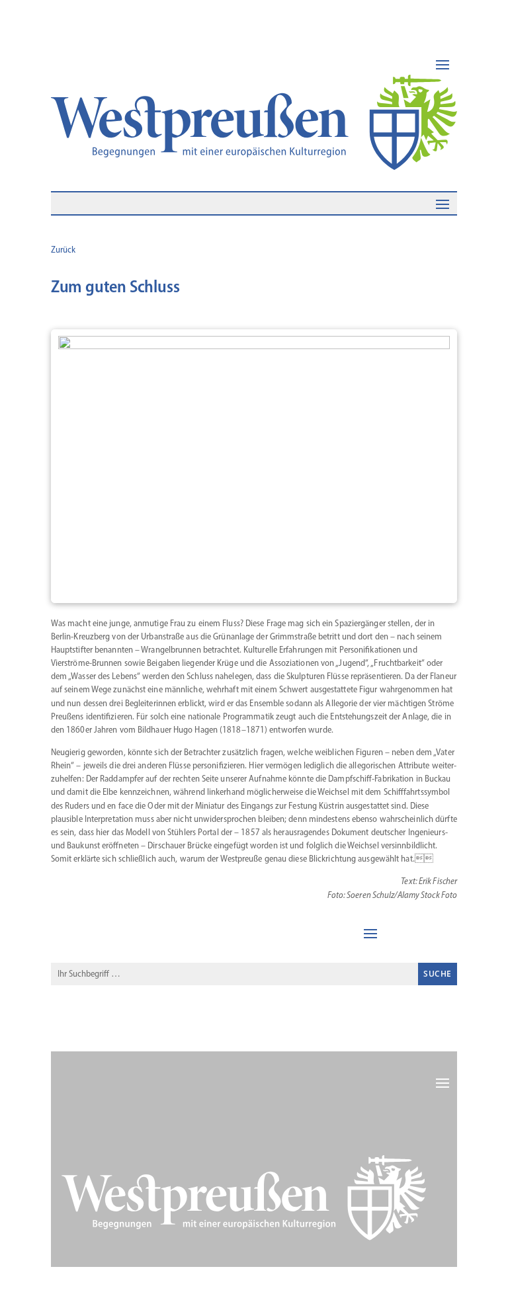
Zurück (63, 249)
